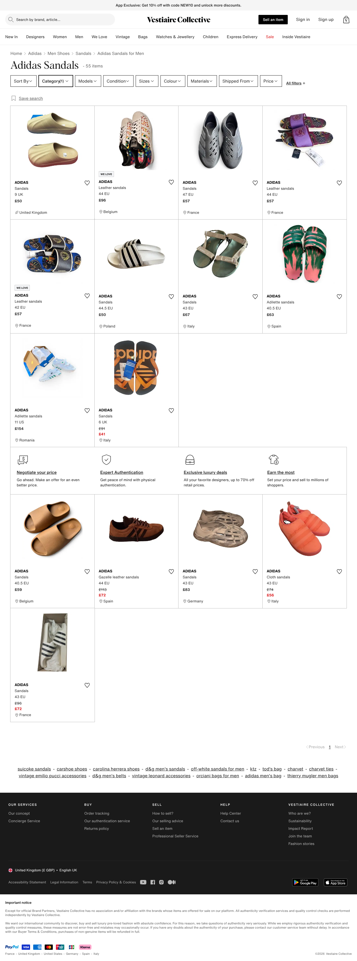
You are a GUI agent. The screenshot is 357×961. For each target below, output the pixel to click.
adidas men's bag (263, 776)
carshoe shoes (72, 769)
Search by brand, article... (38, 19)
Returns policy (96, 828)
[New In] (22, 37)
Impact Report (301, 828)
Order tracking (96, 813)
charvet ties (321, 769)
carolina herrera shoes (116, 769)
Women (60, 37)
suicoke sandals (34, 769)
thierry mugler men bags (312, 776)
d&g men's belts (109, 776)
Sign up (326, 19)
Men (79, 37)
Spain (86, 954)
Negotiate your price (37, 472)
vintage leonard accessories (161, 776)
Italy (96, 954)
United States (53, 954)
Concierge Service (24, 821)
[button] (346, 19)
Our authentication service (107, 821)
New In (11, 37)
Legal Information (64, 882)
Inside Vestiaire (296, 37)
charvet (295, 769)
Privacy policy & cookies (116, 882)
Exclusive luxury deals (205, 472)
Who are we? (300, 813)
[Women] (71, 37)
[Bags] (152, 37)
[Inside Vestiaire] (314, 37)
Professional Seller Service (175, 836)
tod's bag (272, 769)
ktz (253, 769)
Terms (87, 882)
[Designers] (49, 37)
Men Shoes (59, 53)
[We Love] (111, 37)
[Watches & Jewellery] (199, 37)
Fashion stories (301, 844)
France (10, 954)
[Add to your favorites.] (87, 183)
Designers (35, 37)
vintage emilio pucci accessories (53, 776)
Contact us (229, 821)
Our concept (19, 813)
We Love (99, 37)
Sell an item (273, 19)
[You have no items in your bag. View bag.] (346, 19)
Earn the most (281, 472)
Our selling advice (167, 821)
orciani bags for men (217, 776)
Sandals (83, 53)
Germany (72, 954)
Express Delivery (242, 37)
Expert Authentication (121, 472)
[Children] (223, 37)
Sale (270, 37)
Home (16, 53)
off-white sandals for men (217, 769)
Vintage (123, 37)
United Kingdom (29, 954)
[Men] (87, 37)
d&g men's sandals (165, 769)
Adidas (35, 53)
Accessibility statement (27, 882)
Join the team (300, 836)
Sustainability (300, 821)
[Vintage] (134, 37)
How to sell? (163, 813)
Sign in (303, 19)
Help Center (230, 813)
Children (210, 37)
